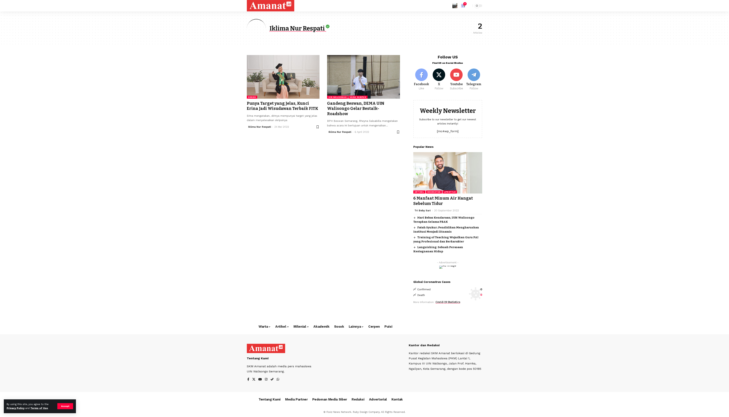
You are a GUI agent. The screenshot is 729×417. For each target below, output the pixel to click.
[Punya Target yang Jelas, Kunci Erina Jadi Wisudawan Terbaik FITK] (283, 77)
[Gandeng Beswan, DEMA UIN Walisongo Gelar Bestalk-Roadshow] (363, 77)
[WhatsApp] (278, 379)
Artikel (419, 192)
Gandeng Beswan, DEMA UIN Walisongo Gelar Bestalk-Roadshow (355, 108)
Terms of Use (39, 408)
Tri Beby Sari (422, 210)
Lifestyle (450, 192)
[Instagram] (266, 379)
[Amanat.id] (270, 5)
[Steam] (272, 379)
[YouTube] (260, 379)
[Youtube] (456, 79)
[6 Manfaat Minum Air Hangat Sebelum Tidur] (447, 173)
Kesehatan (434, 192)
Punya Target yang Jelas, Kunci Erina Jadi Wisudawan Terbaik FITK (282, 106)
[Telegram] (474, 79)
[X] (439, 79)
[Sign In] (454, 5)
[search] (469, 6)
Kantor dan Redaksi (424, 345)
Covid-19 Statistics (448, 302)
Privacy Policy (15, 408)
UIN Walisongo (337, 97)
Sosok (252, 97)
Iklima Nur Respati (259, 126)
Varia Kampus (358, 97)
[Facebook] (421, 79)
